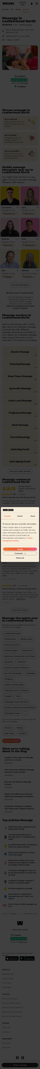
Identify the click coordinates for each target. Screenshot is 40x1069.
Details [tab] (20, 516)
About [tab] (32, 516)
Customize (19, 553)
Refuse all (20, 558)
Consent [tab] (7, 516)
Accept (20, 549)
